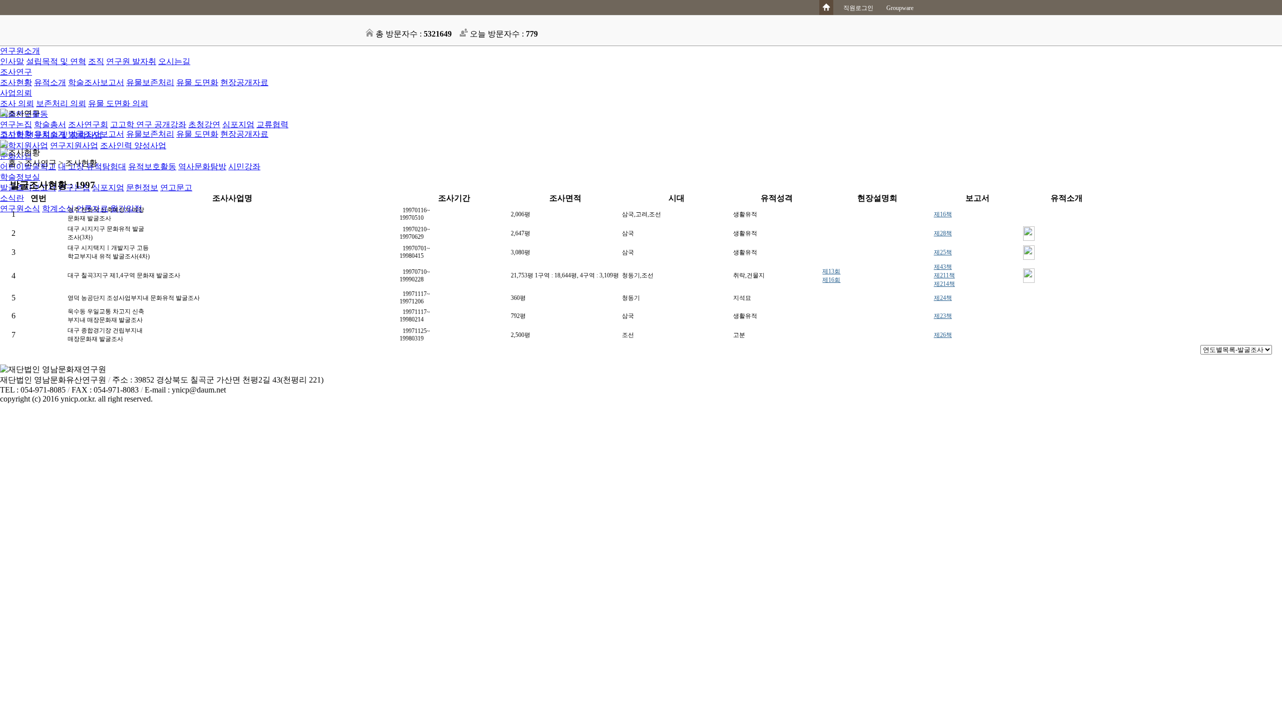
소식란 (12, 198)
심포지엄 (238, 124)
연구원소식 (20, 208)
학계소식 (58, 208)
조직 (96, 61)
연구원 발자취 (131, 61)
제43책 (943, 266)
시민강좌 (244, 166)
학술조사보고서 (96, 82)
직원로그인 (858, 8)
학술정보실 (20, 177)
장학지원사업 (24, 145)
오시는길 (174, 61)
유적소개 (50, 82)
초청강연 (204, 124)
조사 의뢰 (17, 103)
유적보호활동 (152, 166)
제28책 (943, 233)
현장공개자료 (244, 82)
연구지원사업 (74, 145)
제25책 (943, 252)
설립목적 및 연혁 (56, 61)
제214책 (944, 283)
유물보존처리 (150, 82)
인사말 (12, 61)
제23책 (943, 315)
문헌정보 (142, 187)
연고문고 (176, 187)
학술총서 (50, 124)
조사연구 (16, 72)
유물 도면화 (197, 82)
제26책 (943, 334)
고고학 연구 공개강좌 (148, 124)
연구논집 (16, 124)
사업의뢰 (16, 93)
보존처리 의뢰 (61, 103)
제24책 (943, 297)
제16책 (943, 214)
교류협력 (272, 124)
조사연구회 (88, 124)
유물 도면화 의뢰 (118, 103)
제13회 (831, 271)
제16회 (831, 279)
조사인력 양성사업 (133, 145)
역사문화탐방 (202, 166)
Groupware (899, 8)
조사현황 (16, 82)
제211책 (944, 275)
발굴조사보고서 (96, 134)
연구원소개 (20, 51)
